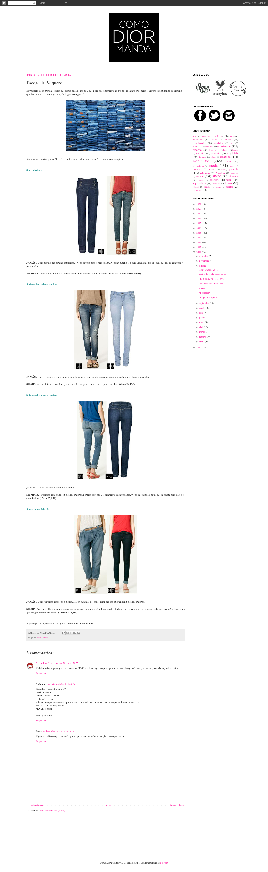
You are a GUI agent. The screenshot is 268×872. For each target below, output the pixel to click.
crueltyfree (218, 142)
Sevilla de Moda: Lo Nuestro (212, 274)
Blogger (163, 862)
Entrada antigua (176, 804)
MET (228, 161)
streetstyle (214, 179)
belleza (218, 136)
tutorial (196, 186)
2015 (199, 232)
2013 (199, 242)
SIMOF (216, 176)
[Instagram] (230, 122)
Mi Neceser (204, 292)
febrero (202, 336)
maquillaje (201, 160)
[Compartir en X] (71, 633)
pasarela (233, 169)
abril (201, 327)
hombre (235, 150)
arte (194, 136)
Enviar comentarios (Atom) (52, 810)
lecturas (202, 157)
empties (196, 146)
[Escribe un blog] (67, 633)
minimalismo (198, 166)
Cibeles (214, 139)
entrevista (209, 146)
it (227, 153)
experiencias (224, 146)
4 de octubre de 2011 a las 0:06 (60, 683)
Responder (41, 672)
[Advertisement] (125, 840)
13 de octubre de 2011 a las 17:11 (58, 731)
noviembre (204, 260)
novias (212, 169)
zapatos (229, 186)
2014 (199, 237)
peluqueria (205, 172)
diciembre (204, 256)
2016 (199, 227)
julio (201, 312)
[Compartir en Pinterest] (78, 633)
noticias (197, 169)
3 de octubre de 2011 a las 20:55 (63, 662)
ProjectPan (220, 172)
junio (201, 317)
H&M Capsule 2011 (208, 269)
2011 (199, 251)
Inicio (108, 804)
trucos (45, 637)
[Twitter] (216, 122)
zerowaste (197, 189)
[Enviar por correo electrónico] (64, 633)
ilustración (200, 153)
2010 (199, 347)
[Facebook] (201, 122)
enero (202, 341)
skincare (233, 176)
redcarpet (234, 173)
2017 (199, 223)
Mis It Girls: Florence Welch (212, 278)
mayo (202, 322)
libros (213, 157)
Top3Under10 (199, 183)
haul (225, 149)
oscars (223, 169)
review (199, 176)
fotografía (213, 149)
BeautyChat (206, 136)
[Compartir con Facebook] (75, 633)
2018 (199, 218)
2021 (199, 204)
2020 (199, 208)
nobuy (232, 166)
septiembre (204, 303)
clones (228, 139)
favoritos (198, 150)
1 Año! (202, 288)
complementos (199, 142)
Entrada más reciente (36, 804)
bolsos (232, 136)
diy (232, 143)
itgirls (234, 153)
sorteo (201, 179)
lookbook (225, 156)
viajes (218, 186)
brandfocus (197, 139)
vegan (207, 186)
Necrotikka (41, 663)
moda (39, 637)
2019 (199, 213)
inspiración (216, 153)
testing (229, 179)
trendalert (216, 183)
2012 (199, 246)
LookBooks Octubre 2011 (211, 283)
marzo (202, 331)
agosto (202, 307)
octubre (203, 265)
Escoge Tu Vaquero (208, 297)
